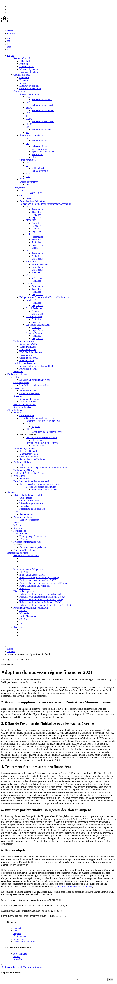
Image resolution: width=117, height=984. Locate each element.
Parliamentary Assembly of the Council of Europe (43, 583)
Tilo (21, 465)
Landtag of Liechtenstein (38, 324)
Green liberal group (29, 357)
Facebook (18, 967)
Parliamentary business (18, 374)
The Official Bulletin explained (34, 385)
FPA (28, 206)
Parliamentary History (23, 470)
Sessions (17, 396)
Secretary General (28, 451)
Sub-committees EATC (43, 121)
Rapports (36, 426)
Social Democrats (28, 346)
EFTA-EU (31, 220)
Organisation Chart (29, 456)
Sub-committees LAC (42, 105)
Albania (23, 610)
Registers (17, 627)
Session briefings (28, 401)
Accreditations (26, 514)
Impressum (18, 939)
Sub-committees (39, 140)
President (24, 63)
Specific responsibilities (43, 151)
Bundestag (31, 300)
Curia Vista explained (30, 393)
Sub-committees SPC (42, 129)
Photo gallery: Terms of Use (33, 536)
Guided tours (26, 498)
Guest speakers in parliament (33, 547)
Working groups (39, 149)
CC (27, 143)
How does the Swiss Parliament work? (32, 481)
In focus (17, 525)
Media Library (20, 533)
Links (34, 157)
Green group (26, 355)
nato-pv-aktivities (40, 264)
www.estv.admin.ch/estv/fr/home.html (74, 886)
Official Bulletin (21, 382)
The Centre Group (28, 349)
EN (9, 49)
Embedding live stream (24, 550)
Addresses (18, 371)
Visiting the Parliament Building (28, 495)
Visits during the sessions (32, 503)
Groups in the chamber (30, 72)
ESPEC (29, 113)
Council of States (21, 74)
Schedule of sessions (29, 399)
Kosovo (23, 618)
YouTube (27, 967)
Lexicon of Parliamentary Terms (28, 473)
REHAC (30, 429)
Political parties (27, 360)
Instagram (37, 967)
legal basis (37, 278)
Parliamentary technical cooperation (30, 607)
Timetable (36, 212)
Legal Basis (37, 305)
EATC (29, 118)
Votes (16, 377)
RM (9, 46)
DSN (28, 423)
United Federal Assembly (25, 363)
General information (29, 500)
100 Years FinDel (34, 193)
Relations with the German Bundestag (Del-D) (42, 594)
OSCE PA (31, 283)
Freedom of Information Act (26, 541)
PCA (22, 179)
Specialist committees (30, 94)
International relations (17, 552)
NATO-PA (31, 261)
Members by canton (29, 69)
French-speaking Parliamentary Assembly (39, 577)
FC (27, 138)
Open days (25, 506)
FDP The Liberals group (31, 352)
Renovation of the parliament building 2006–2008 (43, 467)
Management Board (29, 454)
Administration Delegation (32, 201)
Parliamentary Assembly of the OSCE (38, 580)
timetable (36, 272)
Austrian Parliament (35, 333)
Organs (10, 55)
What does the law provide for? (47, 432)
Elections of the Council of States (42, 443)
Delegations (19, 187)
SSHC (29, 107)
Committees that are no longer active (37, 418)
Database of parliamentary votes (35, 379)
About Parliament (15, 410)
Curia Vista (18, 388)
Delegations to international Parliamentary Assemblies (45, 204)
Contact (11, 33)
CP (27, 162)
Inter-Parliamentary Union (32, 574)
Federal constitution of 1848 (45, 489)
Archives (17, 412)
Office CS (24, 77)
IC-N (28, 173)
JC (27, 165)
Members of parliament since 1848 (36, 366)
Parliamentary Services (24, 448)
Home (10, 648)
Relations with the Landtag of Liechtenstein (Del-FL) (45, 605)
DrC (28, 176)
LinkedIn (8, 967)
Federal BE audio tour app (32, 508)
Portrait (35, 223)
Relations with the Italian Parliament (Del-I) (40, 602)
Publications (37, 154)
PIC (27, 132)
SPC (28, 127)
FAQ (22, 624)
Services (11, 492)
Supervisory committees (31, 135)
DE (9, 38)
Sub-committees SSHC (43, 110)
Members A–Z (27, 66)
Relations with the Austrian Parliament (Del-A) (42, 596)
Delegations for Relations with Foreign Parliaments (44, 297)
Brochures (24, 478)
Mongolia (24, 613)
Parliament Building (23, 462)
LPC (28, 184)
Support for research (29, 519)
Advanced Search (28, 368)
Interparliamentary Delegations (28, 569)
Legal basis (37, 217)
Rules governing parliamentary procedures (40, 484)
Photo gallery (19, 936)
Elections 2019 (39, 440)
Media (16, 511)
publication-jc (38, 168)
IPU (28, 250)
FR (8, 41)
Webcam (24, 539)
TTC (28, 116)
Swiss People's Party (29, 344)
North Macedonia (28, 616)
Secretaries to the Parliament (33, 459)
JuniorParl (18, 959)
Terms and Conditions (24, 941)
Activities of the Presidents (26, 555)
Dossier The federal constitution (41, 487)
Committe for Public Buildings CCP (43, 421)
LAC (28, 102)
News (16, 522)
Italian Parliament (34, 316)
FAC (28, 96)
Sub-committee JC (40, 171)
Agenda (17, 933)
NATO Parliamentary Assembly (35, 585)
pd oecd (29, 275)
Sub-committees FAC (42, 99)
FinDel (23, 190)
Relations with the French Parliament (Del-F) (41, 599)
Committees (19, 91)
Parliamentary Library (23, 517)
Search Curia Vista (22, 407)
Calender (36, 226)
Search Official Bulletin (24, 404)
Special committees (29, 182)
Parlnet (10, 30)
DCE (28, 234)
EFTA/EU (25, 572)
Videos (35, 247)
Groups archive (27, 415)
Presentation (37, 209)
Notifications (19, 530)
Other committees (28, 160)
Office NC (25, 61)
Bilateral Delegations (23, 591)
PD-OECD (25, 588)
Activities (36, 215)
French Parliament (34, 308)
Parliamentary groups (23, 341)
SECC (29, 124)
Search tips (18, 528)
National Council (21, 58)
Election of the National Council (41, 437)
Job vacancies (20, 953)
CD (21, 195)
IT (8, 44)
